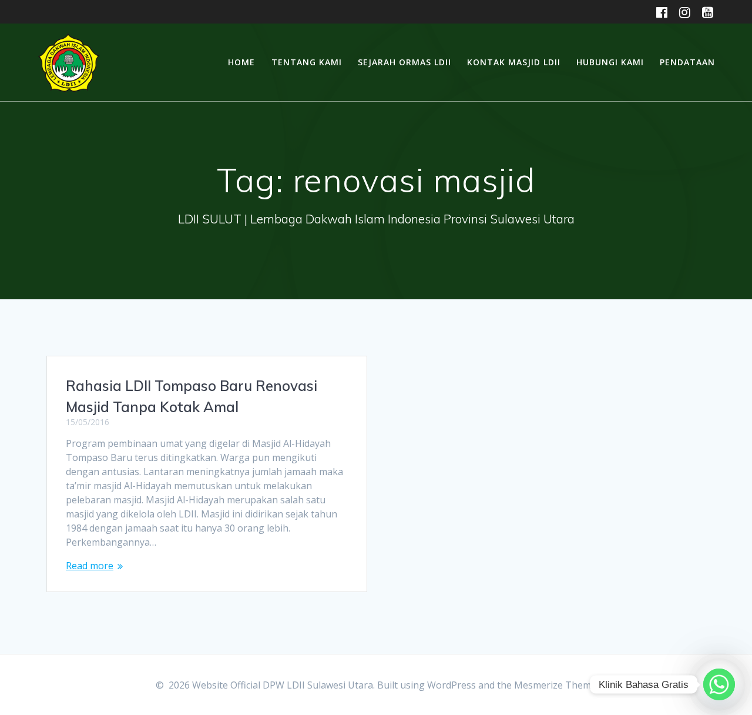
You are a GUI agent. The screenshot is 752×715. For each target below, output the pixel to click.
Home (241, 62)
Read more (89, 565)
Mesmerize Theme (555, 685)
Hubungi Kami (610, 62)
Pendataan (687, 62)
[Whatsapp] (719, 684)
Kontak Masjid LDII (513, 62)
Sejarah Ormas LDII (404, 62)
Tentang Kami (306, 62)
